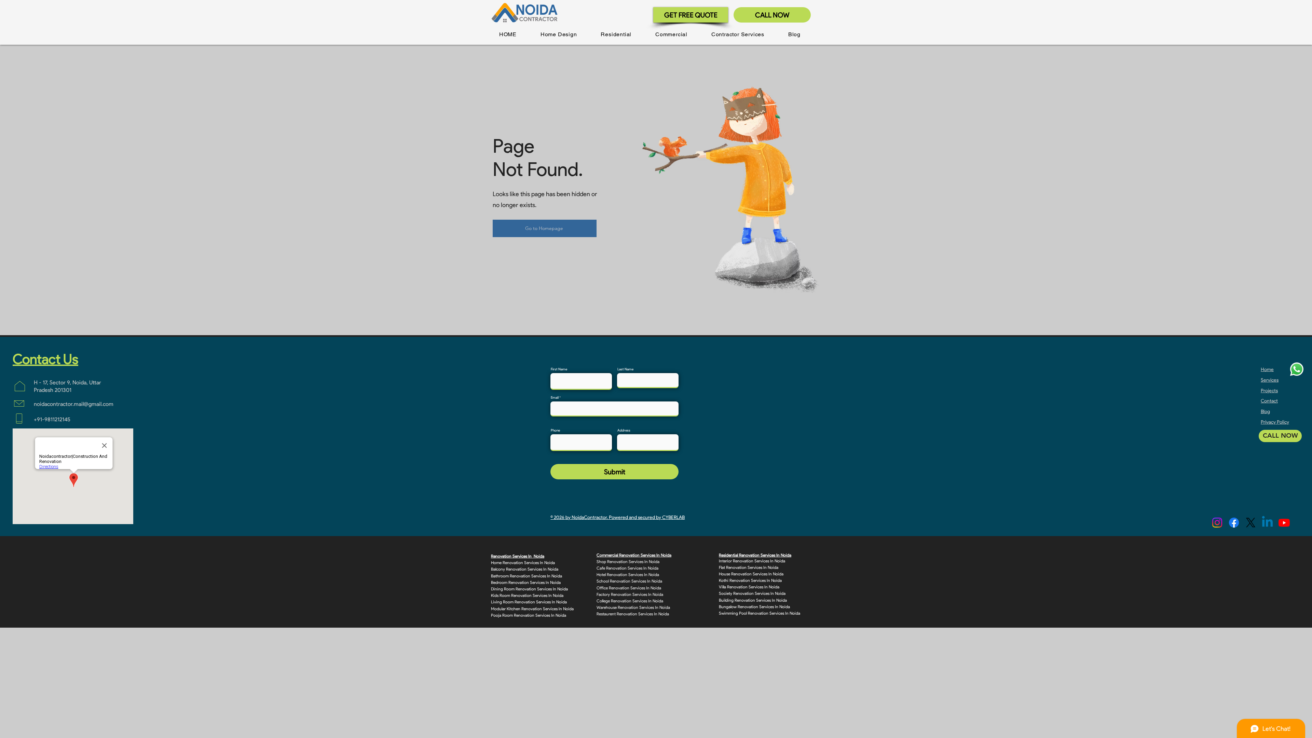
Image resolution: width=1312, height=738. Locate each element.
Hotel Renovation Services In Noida (628, 574)
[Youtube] (1284, 522)
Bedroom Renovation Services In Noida (526, 582)
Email (555, 397)
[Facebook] (1234, 522)
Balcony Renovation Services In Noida (524, 569)
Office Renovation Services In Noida (629, 587)
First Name (559, 369)
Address (623, 430)
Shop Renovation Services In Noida (628, 561)
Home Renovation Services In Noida (523, 562)
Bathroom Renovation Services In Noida (526, 575)
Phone (555, 430)
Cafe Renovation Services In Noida (627, 568)
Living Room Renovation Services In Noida (529, 601)
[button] (559, 34)
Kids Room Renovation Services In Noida (527, 595)
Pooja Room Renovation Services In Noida (528, 615)
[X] (1250, 522)
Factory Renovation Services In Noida (630, 594)
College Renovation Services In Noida (630, 600)
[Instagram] (1217, 522)
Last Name (625, 369)
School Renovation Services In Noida (629, 581)
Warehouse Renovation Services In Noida (633, 607)
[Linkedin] (1267, 522)
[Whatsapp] (1296, 369)
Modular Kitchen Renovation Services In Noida (532, 608)
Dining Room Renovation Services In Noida (529, 588)
